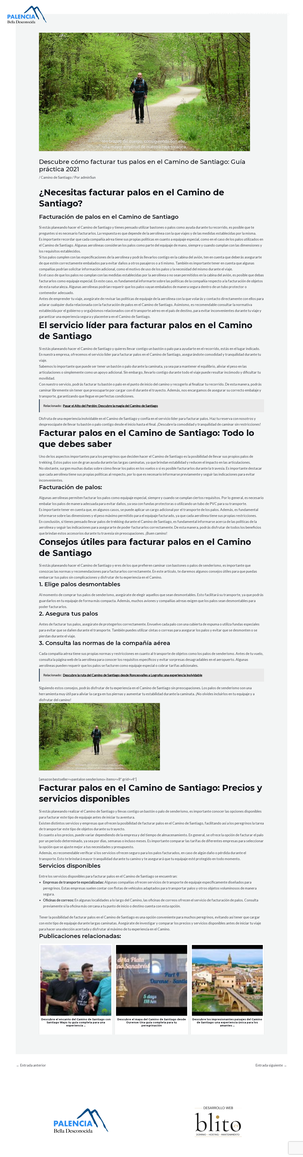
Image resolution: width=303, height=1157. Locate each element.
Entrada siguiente (271, 1065)
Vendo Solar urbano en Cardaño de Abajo (249, 14)
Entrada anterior (31, 1065)
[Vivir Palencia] (27, 14)
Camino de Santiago (56, 177)
